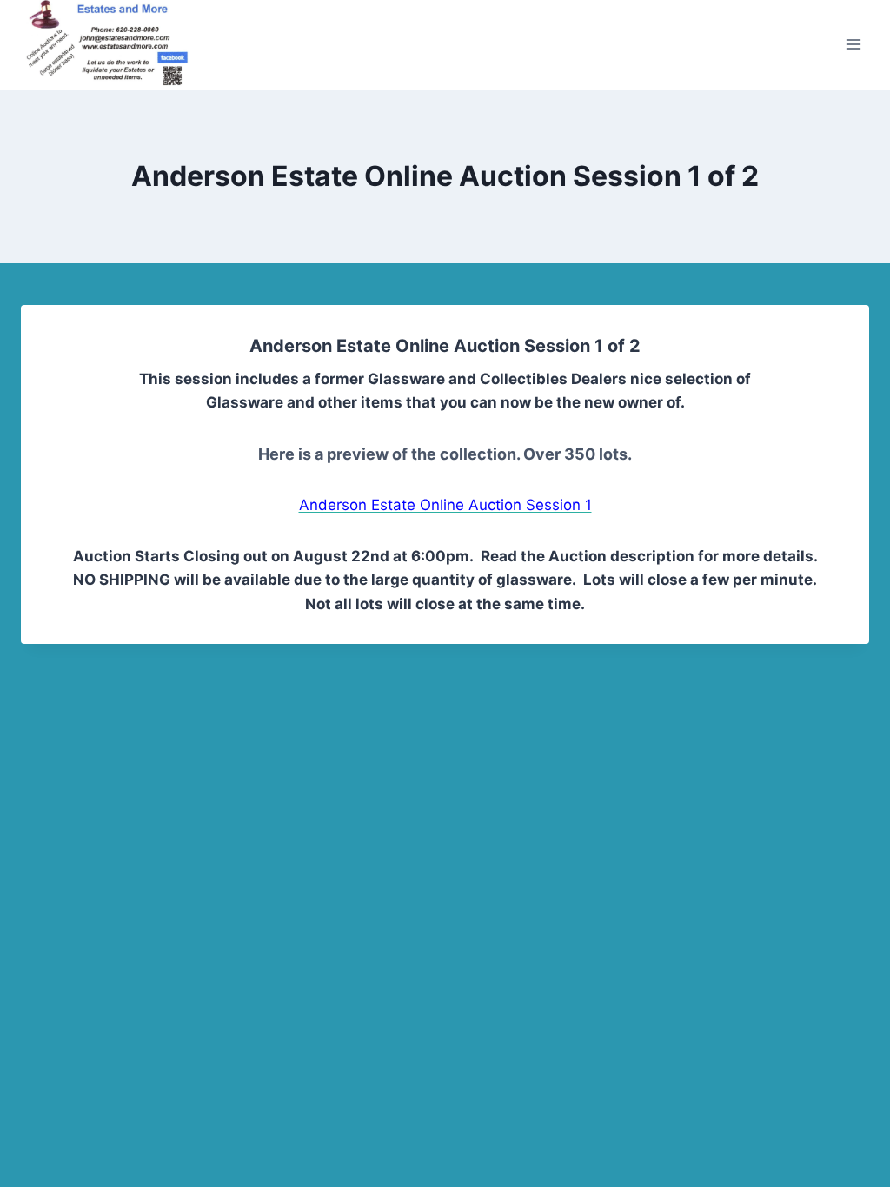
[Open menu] (853, 44)
